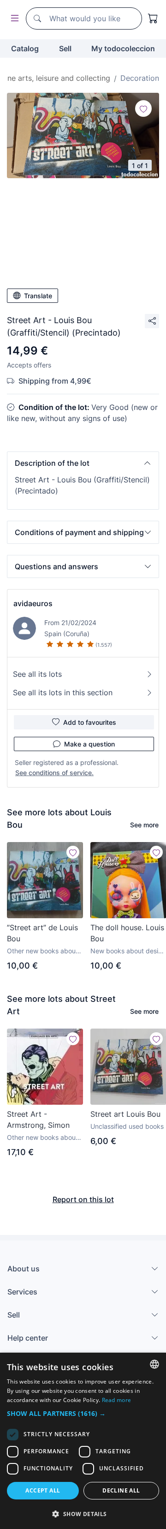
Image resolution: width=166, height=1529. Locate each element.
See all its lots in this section (63, 692)
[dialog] (83, 1441)
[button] (83, 463)
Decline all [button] (121, 1490)
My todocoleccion (123, 48)
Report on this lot (83, 1199)
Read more (116, 1400)
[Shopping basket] (153, 18)
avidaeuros (33, 603)
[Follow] (143, 108)
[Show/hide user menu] (13, 19)
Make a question (89, 744)
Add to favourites (89, 722)
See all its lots (37, 674)
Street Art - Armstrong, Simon (38, 1119)
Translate (38, 296)
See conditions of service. (54, 773)
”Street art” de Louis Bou (42, 933)
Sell (65, 48)
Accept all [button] (42, 1490)
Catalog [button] (25, 48)
